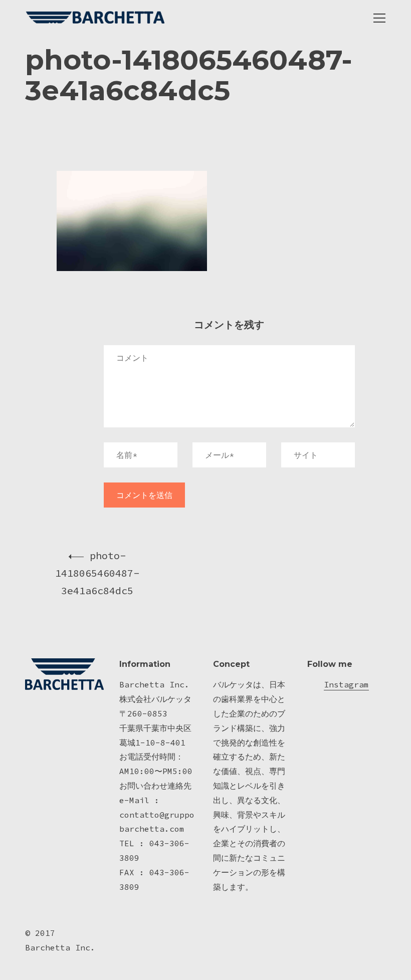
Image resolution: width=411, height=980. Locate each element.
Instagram (346, 684)
